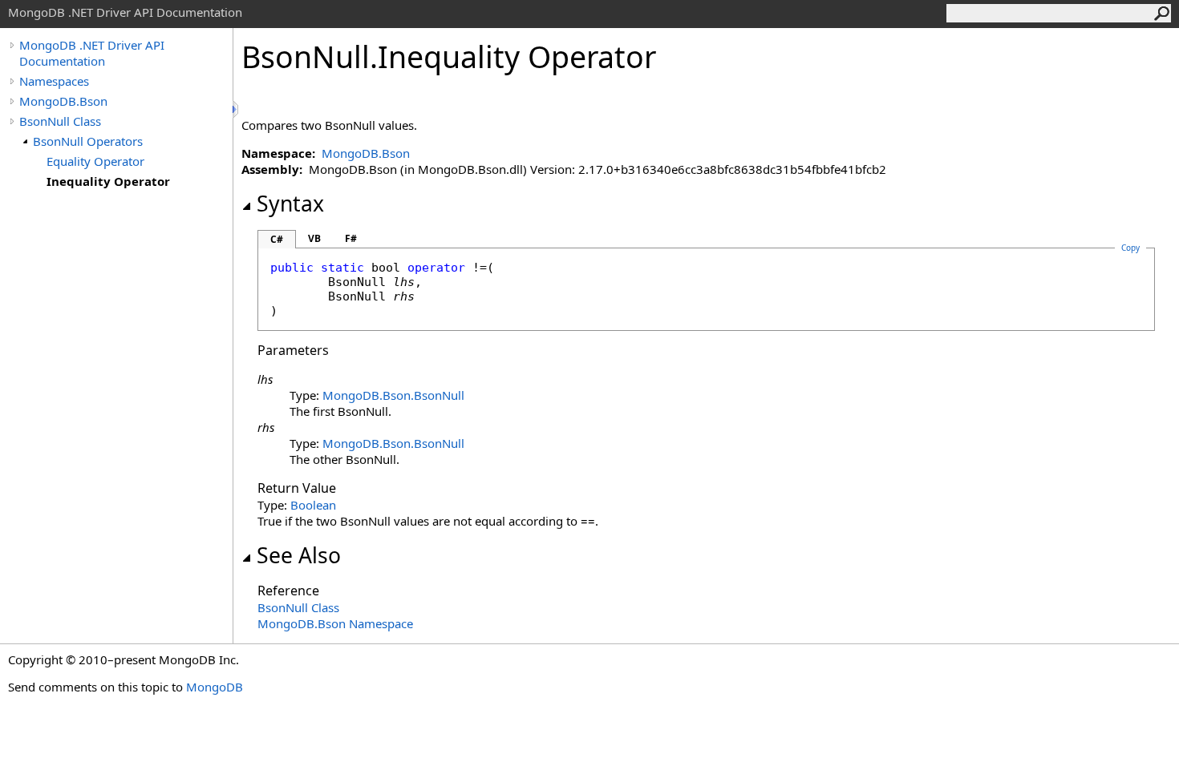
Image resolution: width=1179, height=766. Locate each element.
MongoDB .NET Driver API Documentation (91, 53)
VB (314, 238)
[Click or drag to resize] (237, 109)
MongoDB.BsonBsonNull (393, 395)
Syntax (290, 203)
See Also (299, 555)
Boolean (313, 505)
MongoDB (214, 687)
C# (276, 239)
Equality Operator (95, 161)
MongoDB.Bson (63, 101)
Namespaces (54, 81)
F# (351, 238)
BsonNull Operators (88, 141)
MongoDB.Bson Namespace (335, 623)
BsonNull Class (60, 121)
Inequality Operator (108, 181)
